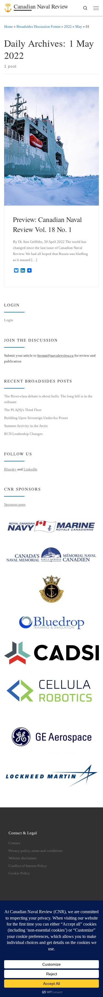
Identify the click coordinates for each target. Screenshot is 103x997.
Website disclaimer (23, 858)
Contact (14, 843)
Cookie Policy (19, 873)
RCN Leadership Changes (23, 434)
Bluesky (10, 469)
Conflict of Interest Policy (28, 866)
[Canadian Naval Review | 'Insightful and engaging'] (8, 7)
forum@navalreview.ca (55, 355)
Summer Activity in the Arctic (26, 426)
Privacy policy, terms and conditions (36, 851)
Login (8, 320)
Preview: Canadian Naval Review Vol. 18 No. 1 (47, 224)
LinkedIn (30, 469)
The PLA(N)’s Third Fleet (22, 410)
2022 (68, 26)
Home (8, 26)
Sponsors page (15, 504)
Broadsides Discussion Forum (38, 26)
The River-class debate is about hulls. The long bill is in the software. (48, 399)
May (78, 26)
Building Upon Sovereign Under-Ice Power (36, 418)
